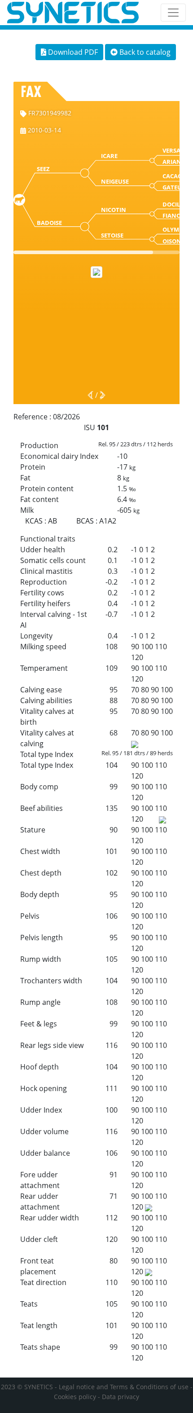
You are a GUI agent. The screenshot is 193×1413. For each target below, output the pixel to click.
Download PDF (72, 52)
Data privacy (120, 1396)
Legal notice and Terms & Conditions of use (124, 1386)
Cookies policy (75, 1396)
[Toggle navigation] (173, 13)
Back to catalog (144, 52)
